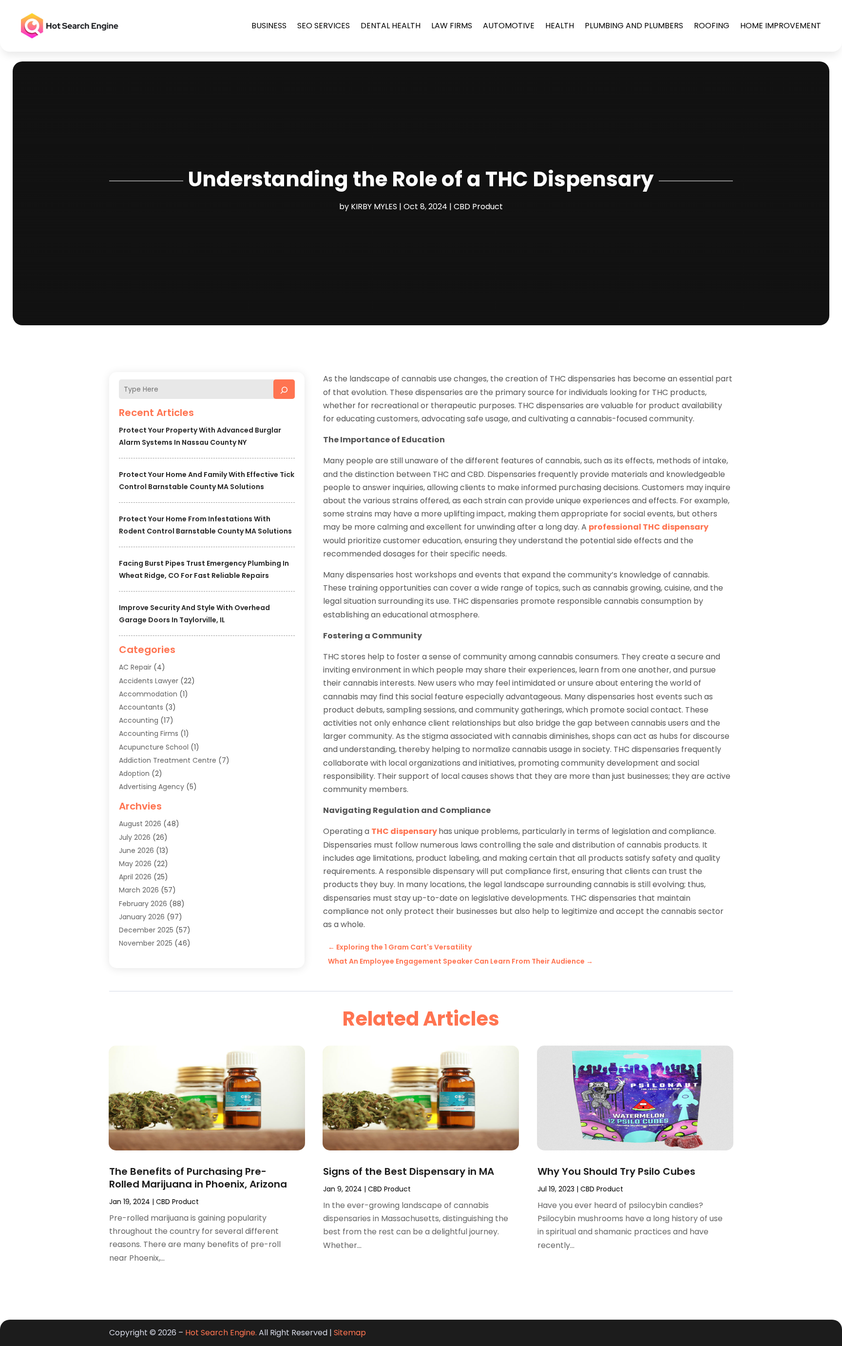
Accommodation (148, 694)
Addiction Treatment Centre (167, 760)
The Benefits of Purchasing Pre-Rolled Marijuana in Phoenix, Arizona (198, 1178)
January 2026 (142, 917)
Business (269, 25)
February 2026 (143, 904)
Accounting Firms (148, 733)
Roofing (711, 25)
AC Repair (135, 667)
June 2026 (136, 850)
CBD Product (478, 206)
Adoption (134, 773)
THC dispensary (404, 831)
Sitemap (350, 1332)
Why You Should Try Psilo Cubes (616, 1171)
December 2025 (146, 930)
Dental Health (391, 25)
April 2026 (135, 877)
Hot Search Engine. (221, 1332)
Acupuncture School (154, 747)
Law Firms (451, 25)
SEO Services (323, 25)
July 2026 (135, 837)
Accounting (138, 720)
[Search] (284, 389)
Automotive (509, 25)
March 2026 (139, 890)
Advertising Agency (151, 787)
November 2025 (145, 943)
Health (559, 25)
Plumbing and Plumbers (634, 25)
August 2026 (140, 824)
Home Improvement (780, 25)
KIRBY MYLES (374, 206)
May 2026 (135, 864)
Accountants (141, 707)
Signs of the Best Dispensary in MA (408, 1171)
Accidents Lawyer (148, 681)
